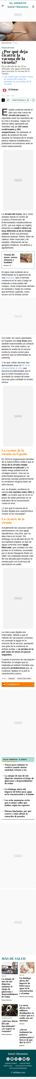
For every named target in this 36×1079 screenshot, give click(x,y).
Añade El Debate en (19, 100)
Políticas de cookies (23, 1066)
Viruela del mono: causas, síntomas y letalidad (11, 258)
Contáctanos (25, 1063)
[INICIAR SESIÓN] (33, 6)
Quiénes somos (11, 1063)
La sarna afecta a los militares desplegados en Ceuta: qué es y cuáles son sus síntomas (26, 1013)
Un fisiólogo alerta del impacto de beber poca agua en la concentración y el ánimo (19, 792)
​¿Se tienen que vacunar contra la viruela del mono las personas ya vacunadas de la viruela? (18, 80)
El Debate (13, 89)
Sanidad (11, 678)
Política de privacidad (18, 1068)
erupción (10, 277)
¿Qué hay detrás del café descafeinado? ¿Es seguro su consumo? (10, 1026)
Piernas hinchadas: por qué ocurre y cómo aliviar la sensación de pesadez (18, 814)
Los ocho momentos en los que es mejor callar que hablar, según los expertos (17, 803)
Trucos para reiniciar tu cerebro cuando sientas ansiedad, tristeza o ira (16, 767)
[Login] (33, 6)
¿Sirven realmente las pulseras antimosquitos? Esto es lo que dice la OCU (26, 1036)
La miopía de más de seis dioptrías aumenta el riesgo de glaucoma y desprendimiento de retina (19, 779)
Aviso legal (8, 1066)
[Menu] (2, 3)
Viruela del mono (24, 678)
